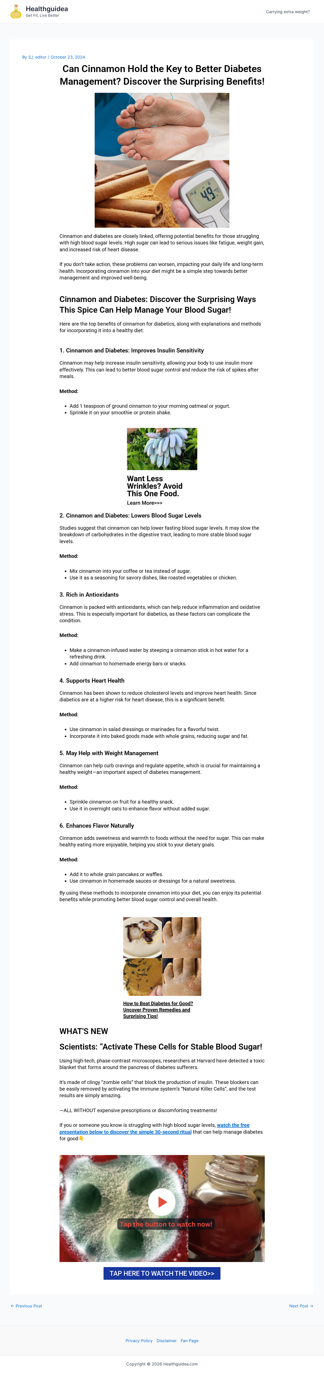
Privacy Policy (139, 1340)
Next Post (301, 1306)
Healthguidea (47, 9)
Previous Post (26, 1306)
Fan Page (189, 1340)
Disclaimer (167, 1340)
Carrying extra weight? (288, 11)
